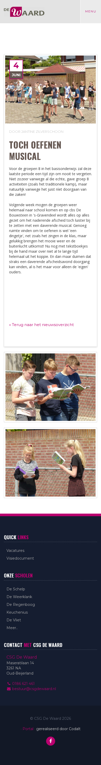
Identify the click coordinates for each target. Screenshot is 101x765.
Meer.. (12, 627)
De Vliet (13, 620)
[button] (50, 285)
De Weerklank (19, 596)
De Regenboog (20, 604)
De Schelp (15, 589)
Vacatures (15, 550)
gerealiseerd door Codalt (58, 729)
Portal (28, 729)
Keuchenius (17, 612)
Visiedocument (20, 558)
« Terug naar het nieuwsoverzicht (41, 324)
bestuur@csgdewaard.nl (33, 688)
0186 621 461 (23, 683)
